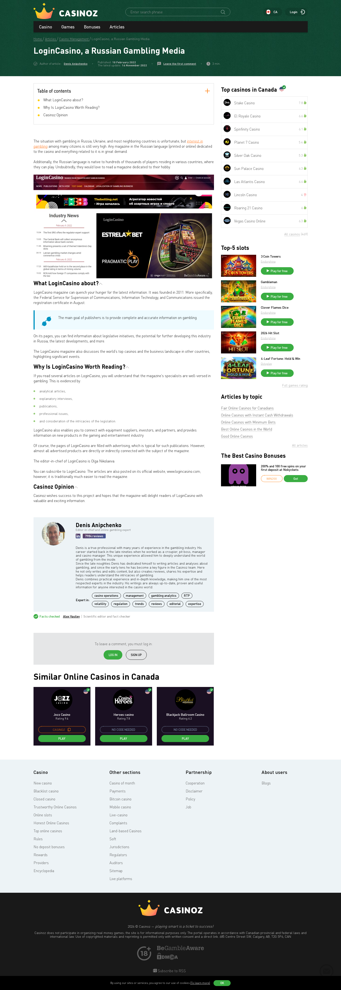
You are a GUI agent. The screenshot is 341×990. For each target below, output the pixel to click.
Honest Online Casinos (51, 823)
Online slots (43, 815)
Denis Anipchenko (75, 63)
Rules (38, 838)
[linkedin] (78, 536)
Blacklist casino (46, 791)
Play (61, 738)
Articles (117, 26)
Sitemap (116, 870)
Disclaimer (194, 791)
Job (188, 807)
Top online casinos (48, 831)
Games (68, 26)
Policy (190, 799)
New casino (43, 783)
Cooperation (195, 783)
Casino (45, 26)
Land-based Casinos (125, 831)
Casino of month (122, 783)
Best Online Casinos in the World (246, 429)
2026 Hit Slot (270, 333)
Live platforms (120, 878)
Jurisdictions (119, 846)
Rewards (41, 854)
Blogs (266, 783)
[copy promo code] (69, 729)
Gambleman (269, 282)
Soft (112, 838)
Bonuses (92, 26)
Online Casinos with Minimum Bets (248, 422)
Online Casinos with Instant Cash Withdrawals (257, 415)
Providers (41, 862)
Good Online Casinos (237, 436)
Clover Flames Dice (275, 307)
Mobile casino (120, 807)
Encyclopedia (44, 870)
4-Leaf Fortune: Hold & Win (280, 358)
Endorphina (268, 261)
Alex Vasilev (71, 616)
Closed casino (44, 799)
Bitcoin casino (120, 799)
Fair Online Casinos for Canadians (247, 408)
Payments (117, 791)
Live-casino (118, 815)
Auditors (116, 862)
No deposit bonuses (49, 846)
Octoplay (266, 363)
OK (222, 983)
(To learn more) (200, 983)
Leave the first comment (179, 63)
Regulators (118, 854)
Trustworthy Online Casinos (55, 807)
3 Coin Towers (271, 256)
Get (295, 478)
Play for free (279, 271)
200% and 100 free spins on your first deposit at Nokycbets (283, 468)
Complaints (118, 823)
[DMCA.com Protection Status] (167, 958)
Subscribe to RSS (171, 970)
